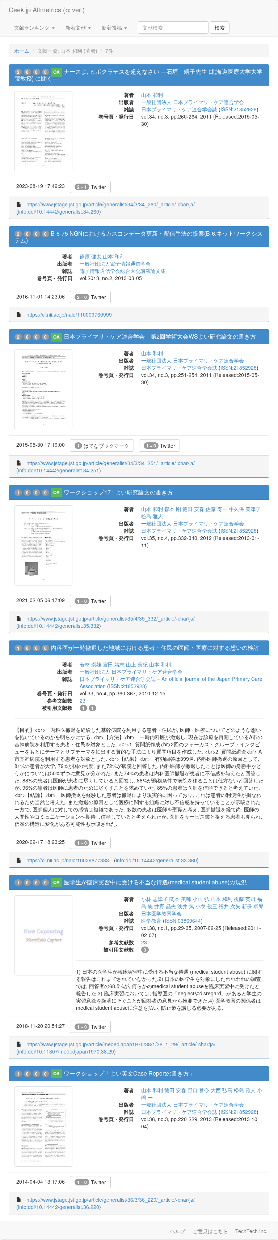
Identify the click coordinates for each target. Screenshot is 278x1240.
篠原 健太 (90, 256)
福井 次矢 (229, 906)
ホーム (21, 50)
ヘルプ (177, 1231)
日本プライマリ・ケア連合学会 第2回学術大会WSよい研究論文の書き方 (160, 336)
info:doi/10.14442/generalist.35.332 (58, 625)
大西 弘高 (221, 1090)
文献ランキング (32, 27)
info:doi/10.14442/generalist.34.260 (58, 211)
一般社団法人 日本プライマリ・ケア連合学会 (192, 102)
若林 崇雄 (90, 664)
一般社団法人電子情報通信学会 (115, 263)
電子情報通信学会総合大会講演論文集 (123, 270)
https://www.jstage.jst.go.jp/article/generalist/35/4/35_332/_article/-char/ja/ (110, 618)
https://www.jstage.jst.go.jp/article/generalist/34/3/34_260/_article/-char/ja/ (110, 204)
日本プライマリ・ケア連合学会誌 (179, 109)
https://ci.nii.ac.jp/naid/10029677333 (67, 860)
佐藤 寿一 (216, 508)
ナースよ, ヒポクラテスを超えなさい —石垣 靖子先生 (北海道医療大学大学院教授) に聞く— (138, 74)
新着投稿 (112, 27)
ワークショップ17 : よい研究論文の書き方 (118, 492)
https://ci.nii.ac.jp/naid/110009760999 (69, 314)
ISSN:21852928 (238, 109)
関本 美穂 (180, 898)
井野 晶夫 (165, 906)
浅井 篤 (185, 906)
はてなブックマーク (103, 445)
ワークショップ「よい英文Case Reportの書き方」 (129, 1073)
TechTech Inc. (251, 1231)
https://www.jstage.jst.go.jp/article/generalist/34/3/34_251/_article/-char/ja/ (110, 463)
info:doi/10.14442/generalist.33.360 (156, 860)
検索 (220, 27)
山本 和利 (152, 94)
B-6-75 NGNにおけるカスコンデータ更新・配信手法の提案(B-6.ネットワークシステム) (138, 236)
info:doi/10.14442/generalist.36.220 (58, 1206)
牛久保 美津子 (245, 508)
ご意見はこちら (210, 1231)
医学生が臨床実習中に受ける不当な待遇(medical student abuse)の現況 (155, 882)
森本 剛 (172, 508)
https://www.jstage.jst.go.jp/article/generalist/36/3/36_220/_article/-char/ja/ (110, 1199)
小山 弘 (201, 898)
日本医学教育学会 (161, 913)
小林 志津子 (154, 898)
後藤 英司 (245, 898)
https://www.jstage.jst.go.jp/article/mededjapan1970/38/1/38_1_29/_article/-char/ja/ (120, 1044)
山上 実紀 (137, 664)
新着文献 (76, 27)
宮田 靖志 (114, 664)
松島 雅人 (152, 516)
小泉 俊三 (206, 906)
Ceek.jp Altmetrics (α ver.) (47, 9)
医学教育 (151, 920)
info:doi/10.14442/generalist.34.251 (58, 470)
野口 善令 (198, 1090)
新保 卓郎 (253, 906)
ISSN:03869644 (183, 920)
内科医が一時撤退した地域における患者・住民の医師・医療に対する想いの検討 (155, 647)
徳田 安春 (193, 508)
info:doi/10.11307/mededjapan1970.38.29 (66, 1051)
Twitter (91, 186)
